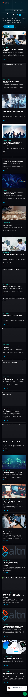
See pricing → (20, 26)
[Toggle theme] (22, 3)
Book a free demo (9, 26)
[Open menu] (25, 3)
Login (18, 2)
